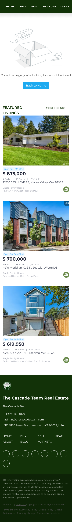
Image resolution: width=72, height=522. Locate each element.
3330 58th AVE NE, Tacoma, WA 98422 (29, 353)
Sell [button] (34, 6)
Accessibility (53, 513)
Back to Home (36, 85)
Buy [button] (23, 6)
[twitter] (25, 453)
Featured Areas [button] (56, 6)
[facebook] (6, 453)
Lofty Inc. (21, 504)
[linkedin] (15, 453)
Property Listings (26, 513)
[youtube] (54, 453)
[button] (8, 437)
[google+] (6, 463)
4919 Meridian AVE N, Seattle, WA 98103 (30, 267)
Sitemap (41, 513)
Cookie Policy (46, 509)
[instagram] (44, 453)
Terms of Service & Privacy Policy (20, 509)
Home (10, 6)
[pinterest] (63, 453)
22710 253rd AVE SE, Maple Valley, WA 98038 (33, 182)
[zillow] (34, 453)
